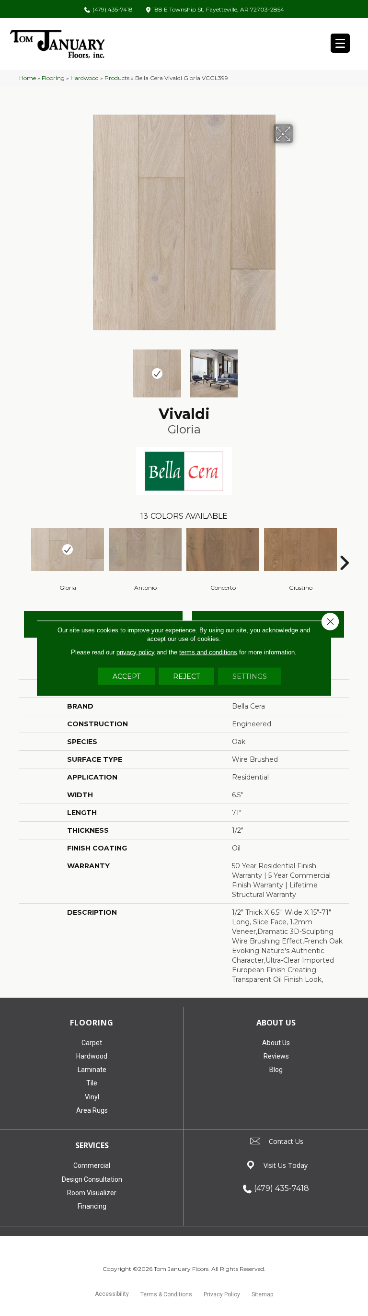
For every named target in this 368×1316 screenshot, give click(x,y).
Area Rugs (92, 1110)
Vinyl (92, 1097)
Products (116, 78)
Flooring (53, 78)
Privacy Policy (222, 1294)
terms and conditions (208, 651)
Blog (276, 1069)
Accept (126, 676)
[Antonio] (145, 549)
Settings (249, 676)
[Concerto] (223, 549)
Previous (69, 368)
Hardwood (84, 78)
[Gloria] (67, 549)
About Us (276, 1043)
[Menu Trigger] (340, 43)
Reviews (276, 1056)
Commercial (91, 1165)
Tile (91, 1083)
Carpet (91, 1043)
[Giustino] (300, 549)
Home (27, 78)
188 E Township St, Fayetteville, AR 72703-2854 (218, 10)
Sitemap (262, 1294)
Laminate (92, 1069)
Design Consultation (92, 1179)
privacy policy (135, 651)
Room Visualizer (91, 1193)
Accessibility (112, 1294)
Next (299, 368)
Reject (186, 676)
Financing (92, 1206)
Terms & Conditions (166, 1294)
